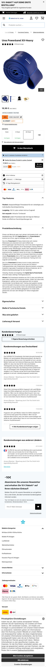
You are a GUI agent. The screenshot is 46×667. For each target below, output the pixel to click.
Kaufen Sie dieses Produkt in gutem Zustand (18, 160)
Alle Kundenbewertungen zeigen (25, 427)
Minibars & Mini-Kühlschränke (12, 532)
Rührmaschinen (7, 562)
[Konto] (31, 18)
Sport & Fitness (9, 32)
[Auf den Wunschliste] (43, 40)
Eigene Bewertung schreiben (24, 339)
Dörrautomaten (7, 549)
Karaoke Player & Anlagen (10, 558)
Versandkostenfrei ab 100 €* (35, 12)
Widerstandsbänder (38, 32)
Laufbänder (5, 541)
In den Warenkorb (25, 148)
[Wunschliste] (36, 18)
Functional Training (23, 32)
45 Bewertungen (19, 44)
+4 (39, 135)
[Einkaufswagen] (42, 18)
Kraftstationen (6, 553)
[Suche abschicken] (4, 25)
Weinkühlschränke (8, 545)
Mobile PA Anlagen (8, 536)
